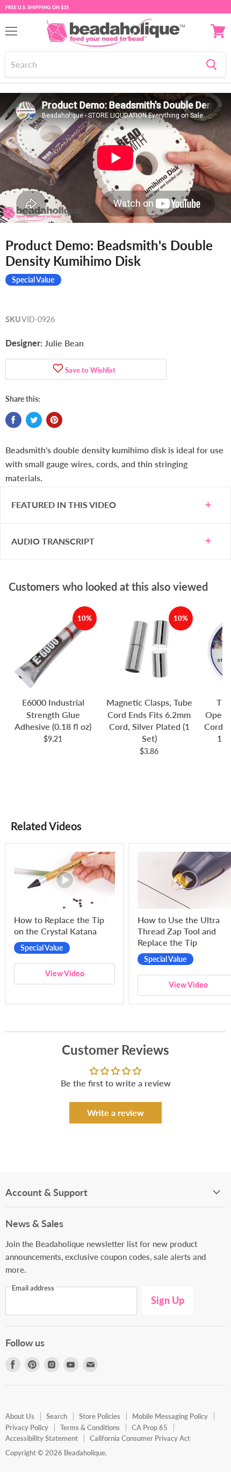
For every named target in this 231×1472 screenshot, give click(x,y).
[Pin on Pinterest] (54, 420)
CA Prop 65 (150, 1427)
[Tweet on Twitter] (34, 420)
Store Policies (99, 1416)
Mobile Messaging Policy (170, 1416)
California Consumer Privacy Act (140, 1438)
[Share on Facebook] (13, 420)
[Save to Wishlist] (58, 369)
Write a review (115, 1112)
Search (56, 1416)
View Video (64, 973)
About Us (19, 1416)
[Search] (211, 64)
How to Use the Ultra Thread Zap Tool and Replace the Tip (179, 931)
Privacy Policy (26, 1427)
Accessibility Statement (41, 1438)
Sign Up (167, 1300)
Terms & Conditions (90, 1427)
